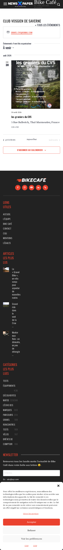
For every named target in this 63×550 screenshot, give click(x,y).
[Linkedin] (38, 187)
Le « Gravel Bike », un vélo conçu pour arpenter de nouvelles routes (16, 283)
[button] (58, 485)
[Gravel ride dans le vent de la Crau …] (6, 304)
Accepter (31, 522)
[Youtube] (31, 187)
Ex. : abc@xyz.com (11, 479)
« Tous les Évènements (47, 25)
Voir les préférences (31, 538)
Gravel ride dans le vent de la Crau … (15, 315)
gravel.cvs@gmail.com (21, 32)
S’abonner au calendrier (30, 150)
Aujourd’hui (32, 139)
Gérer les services (30, 514)
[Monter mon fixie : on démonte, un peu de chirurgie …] (6, 333)
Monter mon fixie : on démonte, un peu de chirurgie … (16, 343)
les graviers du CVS (21, 117)
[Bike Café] (31, 180)
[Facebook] (17, 187)
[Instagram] (24, 187)
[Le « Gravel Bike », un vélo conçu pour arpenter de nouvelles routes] (6, 269)
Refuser (31, 530)
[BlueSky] (45, 187)
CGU (26, 546)
